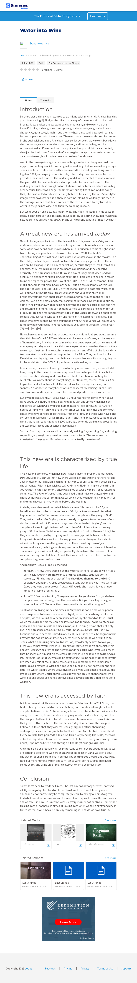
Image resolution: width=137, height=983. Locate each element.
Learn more (97, 16)
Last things (29, 882)
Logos (28, 968)
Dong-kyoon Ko (39, 43)
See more (110, 820)
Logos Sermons (30, 886)
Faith (41, 63)
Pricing (68, 968)
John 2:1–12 (27, 63)
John (22, 55)
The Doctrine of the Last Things (63, 63)
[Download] (48, 845)
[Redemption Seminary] (68, 919)
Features (50, 968)
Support (126, 968)
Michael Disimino (63, 886)
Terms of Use (105, 968)
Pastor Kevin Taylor (97, 886)
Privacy (84, 968)
